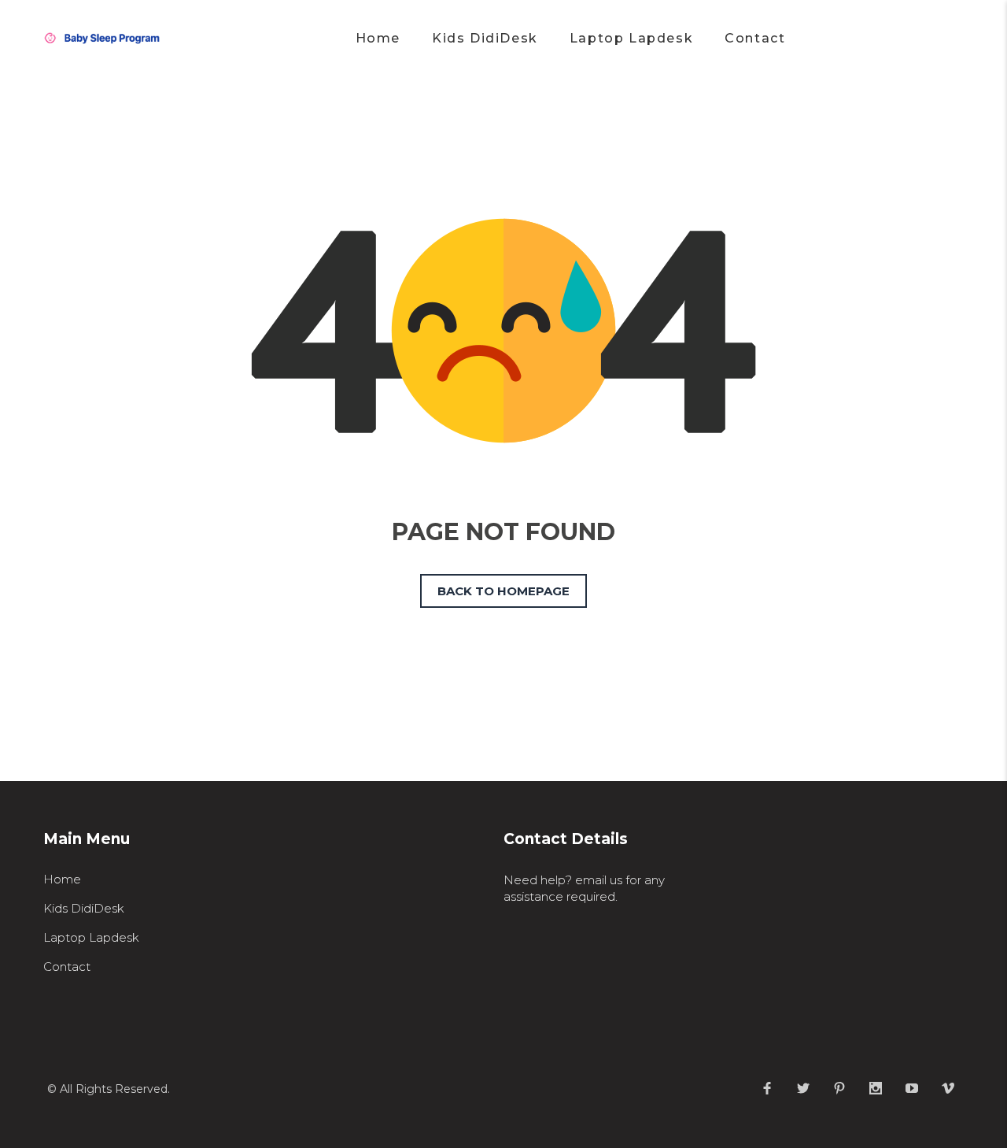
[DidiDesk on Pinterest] (839, 1088)
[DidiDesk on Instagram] (875, 1088)
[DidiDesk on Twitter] (803, 1088)
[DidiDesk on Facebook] (767, 1088)
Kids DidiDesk (83, 908)
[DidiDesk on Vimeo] (948, 1088)
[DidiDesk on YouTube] (911, 1088)
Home (62, 879)
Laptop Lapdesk (91, 937)
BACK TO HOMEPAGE (503, 590)
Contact (66, 966)
